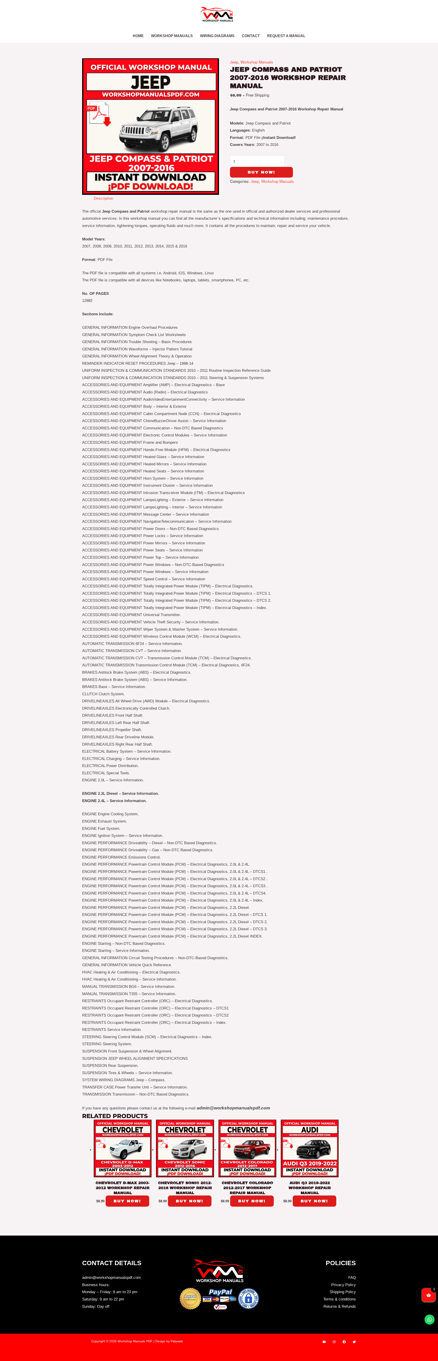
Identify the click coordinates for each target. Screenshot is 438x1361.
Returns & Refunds (339, 1306)
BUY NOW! (261, 172)
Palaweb (177, 1341)
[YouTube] (324, 1341)
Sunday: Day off (96, 1306)
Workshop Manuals (256, 62)
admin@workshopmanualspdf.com (111, 1277)
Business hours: (96, 1285)
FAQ (352, 1277)
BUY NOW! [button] (127, 1201)
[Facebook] (344, 1341)
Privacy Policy (343, 1285)
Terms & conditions (339, 1299)
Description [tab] (103, 198)
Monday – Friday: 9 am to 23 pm (109, 1292)
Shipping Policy (343, 1292)
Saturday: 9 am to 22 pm (103, 1299)
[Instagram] (334, 1341)
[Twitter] (354, 1341)
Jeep (234, 62)
